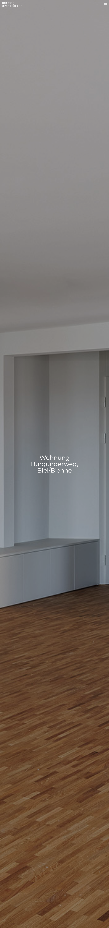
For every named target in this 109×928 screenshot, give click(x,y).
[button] (105, 4)
